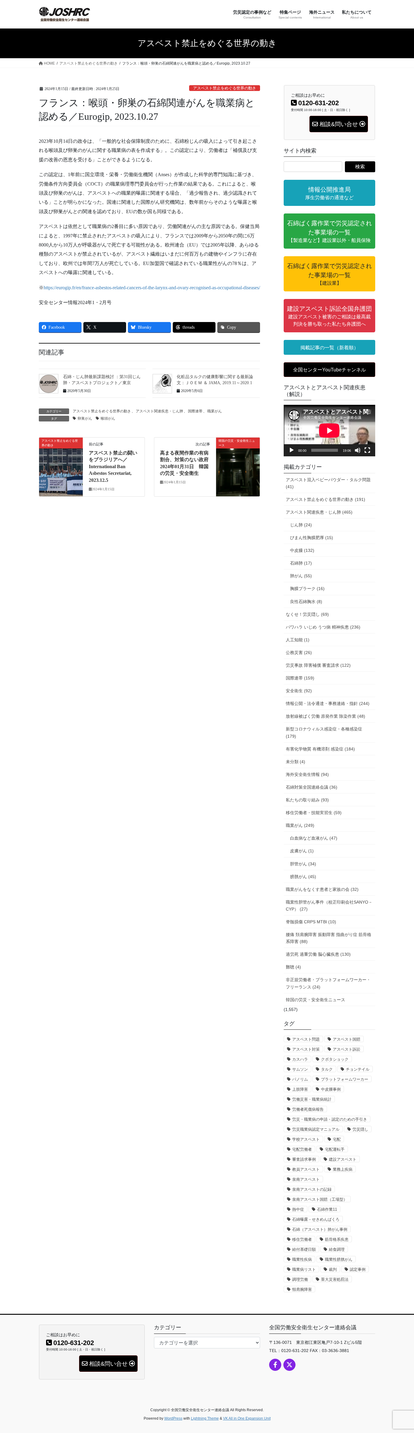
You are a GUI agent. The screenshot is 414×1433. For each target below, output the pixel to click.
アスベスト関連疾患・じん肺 (159, 411)
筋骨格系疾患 (337, 1239)
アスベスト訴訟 (346, 1049)
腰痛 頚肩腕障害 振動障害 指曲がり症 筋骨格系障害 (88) (328, 938)
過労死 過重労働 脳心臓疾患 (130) (318, 954)
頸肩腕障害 (302, 1289)
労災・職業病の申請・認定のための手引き (329, 1119)
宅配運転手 (335, 1149)
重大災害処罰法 (335, 1279)
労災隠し (360, 1129)
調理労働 (300, 1279)
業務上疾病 (342, 1169)
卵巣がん (85, 418)
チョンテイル (357, 1069)
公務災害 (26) (299, 652)
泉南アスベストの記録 (312, 1189)
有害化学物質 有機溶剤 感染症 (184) (320, 749)
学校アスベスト (306, 1139)
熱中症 (298, 1209)
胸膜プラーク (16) (307, 588)
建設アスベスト (342, 1159)
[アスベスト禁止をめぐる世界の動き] (61, 459)
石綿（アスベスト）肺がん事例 (319, 1229)
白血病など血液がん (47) (313, 838)
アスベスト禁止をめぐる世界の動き (224, 88)
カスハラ (300, 1059)
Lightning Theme (205, 1418)
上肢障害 (300, 1089)
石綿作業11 (327, 1209)
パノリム (300, 1079)
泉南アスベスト (306, 1179)
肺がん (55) (301, 575)
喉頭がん (108, 418)
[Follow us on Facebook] (275, 1365)
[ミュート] (358, 450)
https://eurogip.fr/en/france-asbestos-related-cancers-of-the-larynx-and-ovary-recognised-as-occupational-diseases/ (152, 287)
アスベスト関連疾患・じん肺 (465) (319, 512)
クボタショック (335, 1059)
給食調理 (337, 1249)
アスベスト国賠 (346, 1039)
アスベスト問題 (306, 1039)
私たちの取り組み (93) (307, 799)
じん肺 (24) (301, 524)
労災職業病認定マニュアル (315, 1129)
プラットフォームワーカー (344, 1079)
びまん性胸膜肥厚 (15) (311, 537)
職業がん (214, 411)
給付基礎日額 (304, 1249)
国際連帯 (195, 411)
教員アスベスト (306, 1169)
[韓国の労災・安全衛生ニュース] (238, 450)
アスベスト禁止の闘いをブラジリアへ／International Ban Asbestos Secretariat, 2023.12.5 (113, 466)
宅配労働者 (302, 1149)
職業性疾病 (302, 1259)
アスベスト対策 (306, 1049)
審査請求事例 (304, 1159)
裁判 (333, 1269)
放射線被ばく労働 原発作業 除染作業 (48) (325, 716)
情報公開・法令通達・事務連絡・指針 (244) (327, 703)
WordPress (173, 1418)
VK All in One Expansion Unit (247, 1418)
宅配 (337, 1139)
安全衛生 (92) (299, 690)
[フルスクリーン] (367, 450)
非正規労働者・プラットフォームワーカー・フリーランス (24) (328, 983)
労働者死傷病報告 (308, 1109)
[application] (329, 430)
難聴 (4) (293, 967)
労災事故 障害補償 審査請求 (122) (318, 665)
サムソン (300, 1069)
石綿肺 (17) (301, 563)
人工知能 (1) (297, 639)
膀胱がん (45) (303, 876)
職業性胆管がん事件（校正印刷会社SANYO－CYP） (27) (329, 905)
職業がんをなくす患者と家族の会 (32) (322, 889)
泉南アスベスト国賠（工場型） (319, 1199)
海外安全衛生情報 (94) (307, 774)
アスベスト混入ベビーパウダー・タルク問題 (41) (328, 483)
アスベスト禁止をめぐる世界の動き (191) (325, 499)
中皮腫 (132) (302, 550)
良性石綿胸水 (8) (306, 601)
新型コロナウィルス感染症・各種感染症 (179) (324, 732)
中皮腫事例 (331, 1089)
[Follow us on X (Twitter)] (289, 1365)
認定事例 (358, 1269)
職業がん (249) (300, 825)
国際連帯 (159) (300, 678)
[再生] (292, 450)
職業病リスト (304, 1269)
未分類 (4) (295, 761)
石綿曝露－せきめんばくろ (315, 1219)
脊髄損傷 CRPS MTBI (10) (311, 921)
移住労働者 (302, 1239)
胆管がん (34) (303, 863)
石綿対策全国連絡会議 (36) (311, 787)
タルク (327, 1069)
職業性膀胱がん (338, 1259)
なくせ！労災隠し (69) (307, 614)
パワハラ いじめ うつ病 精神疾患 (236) (323, 627)
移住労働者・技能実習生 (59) (314, 812)
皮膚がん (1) (302, 850)
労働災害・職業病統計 (312, 1099)
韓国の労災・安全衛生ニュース (315, 999)
